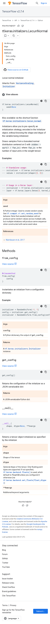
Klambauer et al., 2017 (15, 240)
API (16, 20)
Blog (4, 550)
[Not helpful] (23, 26)
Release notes (8, 583)
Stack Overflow (8, 587)
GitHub (5, 558)
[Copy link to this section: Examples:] (14, 158)
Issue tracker (7, 579)
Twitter (5, 563)
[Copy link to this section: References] (16, 231)
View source (8, 264)
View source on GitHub (17, 70)
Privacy (13, 605)
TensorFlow (6, 20)
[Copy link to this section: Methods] (18, 251)
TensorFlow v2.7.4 (13, 11)
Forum (5, 554)
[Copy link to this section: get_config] (18, 360)
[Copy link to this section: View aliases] (20, 94)
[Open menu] (4, 3)
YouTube (6, 567)
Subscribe (41, 611)
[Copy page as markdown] (13, 35)
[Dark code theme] (41, 101)
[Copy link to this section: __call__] (16, 408)
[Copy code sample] (46, 101)
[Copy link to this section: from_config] (20, 258)
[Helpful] (19, 26)
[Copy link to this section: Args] (10, 200)
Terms (5, 605)
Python (40, 20)
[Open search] (37, 3)
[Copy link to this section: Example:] (13, 300)
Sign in (44, 3)
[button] (25, 94)
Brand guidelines (9, 591)
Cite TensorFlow (9, 596)
